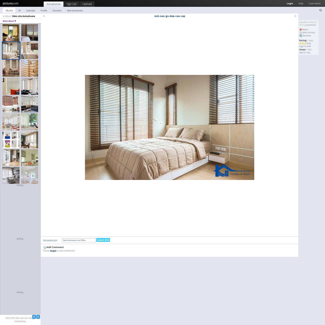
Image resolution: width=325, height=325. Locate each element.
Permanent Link (50, 240)
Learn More (315, 3)
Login (290, 3)
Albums (9, 10)
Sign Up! (72, 4)
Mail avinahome (75, 10)
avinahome (311, 25)
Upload (87, 4)
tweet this (103, 239)
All (19, 10)
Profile (44, 10)
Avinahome (54, 4)
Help (301, 3)
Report (305, 29)
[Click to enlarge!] (169, 127)
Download (306, 35)
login (53, 250)
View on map (304, 52)
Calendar (30, 10)
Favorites (57, 10)
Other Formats (308, 32)
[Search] (320, 10)
